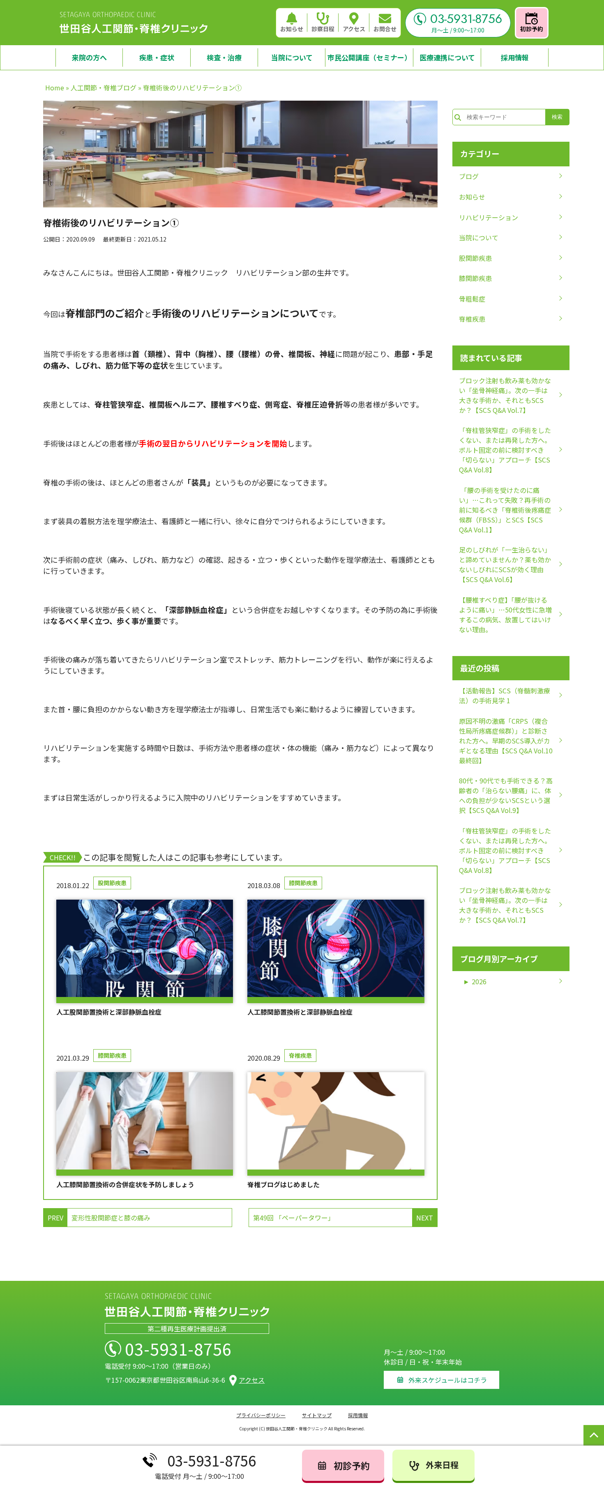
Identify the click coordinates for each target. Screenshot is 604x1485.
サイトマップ (317, 1414)
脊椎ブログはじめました (283, 1184)
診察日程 (322, 29)
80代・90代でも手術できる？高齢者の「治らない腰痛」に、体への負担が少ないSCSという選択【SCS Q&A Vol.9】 (506, 795)
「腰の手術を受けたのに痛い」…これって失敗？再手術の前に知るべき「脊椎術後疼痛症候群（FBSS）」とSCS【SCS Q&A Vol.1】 (505, 509)
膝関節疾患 (303, 883)
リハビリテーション (488, 217)
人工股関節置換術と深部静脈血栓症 (108, 1011)
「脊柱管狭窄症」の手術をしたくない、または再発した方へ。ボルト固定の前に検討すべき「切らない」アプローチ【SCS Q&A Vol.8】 (505, 449)
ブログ (469, 176)
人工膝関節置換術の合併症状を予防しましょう (125, 1184)
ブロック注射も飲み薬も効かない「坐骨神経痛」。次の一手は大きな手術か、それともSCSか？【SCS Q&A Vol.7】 (505, 395)
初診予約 (531, 29)
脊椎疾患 (300, 1055)
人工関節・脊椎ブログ (103, 87)
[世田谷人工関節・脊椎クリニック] (133, 22)
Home (54, 87)
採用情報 (358, 1414)
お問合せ (385, 29)
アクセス (354, 29)
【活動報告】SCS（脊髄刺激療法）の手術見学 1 (504, 695)
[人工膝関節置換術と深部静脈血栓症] (335, 951)
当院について (478, 237)
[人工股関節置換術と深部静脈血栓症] (144, 951)
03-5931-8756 (466, 19)
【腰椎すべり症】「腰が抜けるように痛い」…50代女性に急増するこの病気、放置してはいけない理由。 (505, 614)
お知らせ (291, 29)
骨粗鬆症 (472, 299)
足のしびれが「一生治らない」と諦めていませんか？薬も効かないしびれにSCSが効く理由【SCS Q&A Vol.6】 (505, 564)
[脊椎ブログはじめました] (335, 1124)
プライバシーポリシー (261, 1414)
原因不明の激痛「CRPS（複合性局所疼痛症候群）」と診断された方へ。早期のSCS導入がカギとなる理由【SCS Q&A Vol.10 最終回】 (506, 740)
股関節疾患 (112, 883)
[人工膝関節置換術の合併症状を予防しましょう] (144, 1124)
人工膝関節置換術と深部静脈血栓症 (300, 1011)
